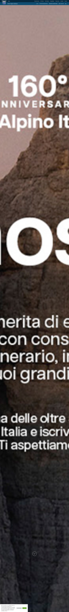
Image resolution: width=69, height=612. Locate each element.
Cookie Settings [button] (19, 608)
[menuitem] (65, 1)
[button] (65, 3)
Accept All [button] (24, 608)
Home (9, 1)
